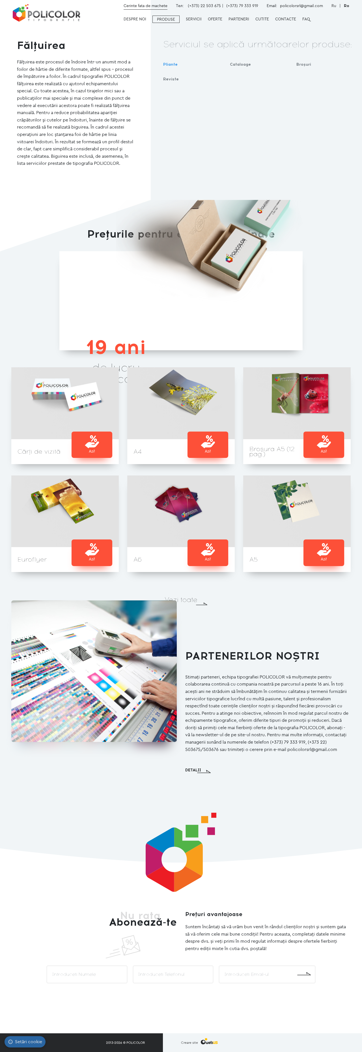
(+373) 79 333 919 (242, 5)
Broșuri (303, 64)
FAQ (306, 19)
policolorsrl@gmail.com (301, 5)
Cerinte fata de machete (145, 5)
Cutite (262, 19)
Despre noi (135, 19)
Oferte (215, 19)
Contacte (285, 19)
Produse (166, 19)
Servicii (194, 19)
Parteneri (239, 19)
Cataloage (240, 64)
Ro (346, 5)
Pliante (170, 64)
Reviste (171, 79)
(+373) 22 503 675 (204, 5)
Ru (334, 5)
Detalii (193, 770)
